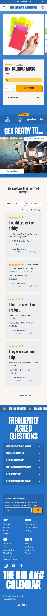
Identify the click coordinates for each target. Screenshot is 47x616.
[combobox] (32, 210)
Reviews (20, 64)
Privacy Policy (7, 553)
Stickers (6, 530)
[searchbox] (14, 203)
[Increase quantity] (13, 88)
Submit (37, 510)
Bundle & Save (30, 550)
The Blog (28, 530)
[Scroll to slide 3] (24, 56)
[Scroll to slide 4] (25, 56)
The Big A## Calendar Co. (18, 596)
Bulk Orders (29, 547)
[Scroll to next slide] (42, 1)
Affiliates (28, 543)
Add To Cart (29, 88)
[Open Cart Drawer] (42, 7)
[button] (23, 34)
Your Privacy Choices (10, 559)
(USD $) (24, 605)
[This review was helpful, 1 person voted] (31, 251)
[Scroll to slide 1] (21, 56)
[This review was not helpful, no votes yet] (35, 251)
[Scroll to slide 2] (23, 56)
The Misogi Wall (30, 524)
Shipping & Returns (9, 550)
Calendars (6, 524)
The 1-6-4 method (31, 527)
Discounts (28, 553)
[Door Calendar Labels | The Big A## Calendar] (23, 7)
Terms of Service (8, 556)
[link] (23, 64)
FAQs (5, 547)
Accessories (7, 533)
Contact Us (7, 543)
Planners (6, 527)
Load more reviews (23, 395)
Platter (13, 599)
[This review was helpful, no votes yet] (31, 286)
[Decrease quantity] (7, 88)
